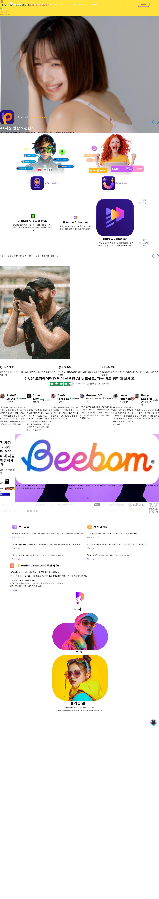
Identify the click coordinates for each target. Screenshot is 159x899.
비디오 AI (29, 4)
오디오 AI (52, 4)
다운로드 (95, 4)
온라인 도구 (65, 4)
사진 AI (41, 4)
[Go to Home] (16, 4)
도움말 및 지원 (78, 4)
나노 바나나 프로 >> (40, 117)
